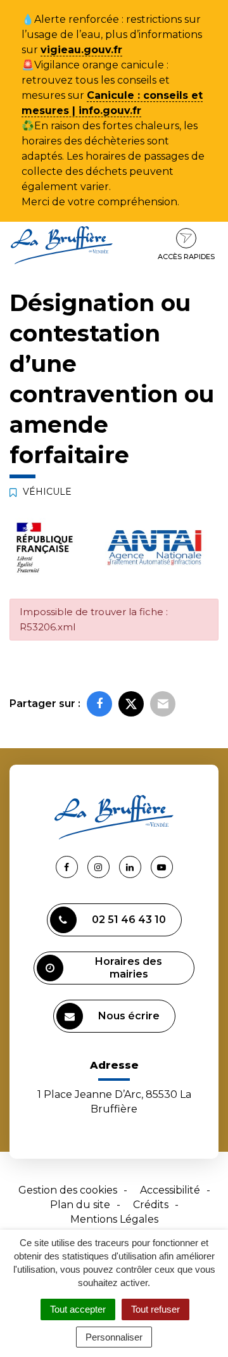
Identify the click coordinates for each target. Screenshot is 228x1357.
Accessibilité (170, 1190)
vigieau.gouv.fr (81, 50)
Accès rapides (186, 256)
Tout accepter (78, 1309)
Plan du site (80, 1205)
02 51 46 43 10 (129, 920)
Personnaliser (114, 1337)
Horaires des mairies (128, 967)
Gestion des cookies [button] (67, 1190)
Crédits (150, 1205)
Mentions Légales (114, 1219)
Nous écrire (129, 1016)
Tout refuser (155, 1309)
